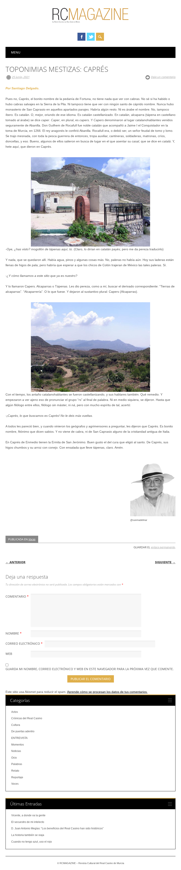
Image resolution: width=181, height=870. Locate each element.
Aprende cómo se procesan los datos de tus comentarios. (107, 692)
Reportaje (17, 777)
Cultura (15, 725)
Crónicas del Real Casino (26, 718)
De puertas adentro (22, 731)
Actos (14, 711)
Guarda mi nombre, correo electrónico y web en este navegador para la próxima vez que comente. (90, 669)
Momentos (17, 744)
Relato (15, 770)
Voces (32, 539)
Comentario (17, 596)
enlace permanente (163, 547)
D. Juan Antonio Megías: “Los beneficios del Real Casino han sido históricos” (57, 828)
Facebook (81, 37)
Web (9, 654)
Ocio (14, 757)
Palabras (16, 764)
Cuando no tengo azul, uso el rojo (31, 841)
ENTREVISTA (19, 738)
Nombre (14, 633)
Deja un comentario (163, 77)
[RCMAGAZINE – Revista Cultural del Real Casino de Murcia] (90, 24)
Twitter (91, 37)
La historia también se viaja (27, 835)
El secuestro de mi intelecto (27, 822)
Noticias (16, 751)
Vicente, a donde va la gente (28, 815)
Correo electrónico (24, 643)
